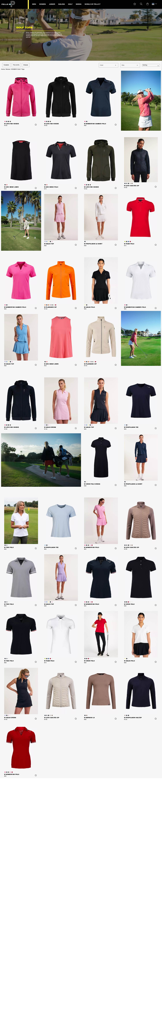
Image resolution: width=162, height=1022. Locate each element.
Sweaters (6, 65)
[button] (134, 4)
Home (3, 69)
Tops (22, 69)
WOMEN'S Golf (15, 69)
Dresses (25, 65)
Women (8, 69)
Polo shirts (16, 65)
